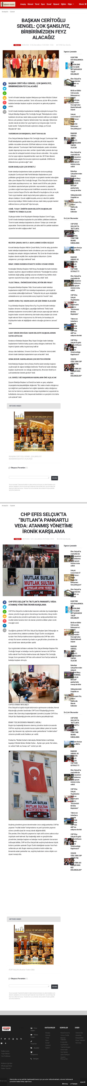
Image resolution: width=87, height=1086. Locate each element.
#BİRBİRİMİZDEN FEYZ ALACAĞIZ (21, 459)
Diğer (70, 4)
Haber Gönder (6, 1068)
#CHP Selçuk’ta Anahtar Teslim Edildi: (22, 970)
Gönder (54, 478)
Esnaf (49, 4)
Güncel (30, 4)
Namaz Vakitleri (63, 1039)
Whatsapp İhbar (6, 1066)
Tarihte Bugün (65, 1047)
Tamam (74, 1084)
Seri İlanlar (64, 1052)
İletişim (36, 1059)
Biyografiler (80, 1038)
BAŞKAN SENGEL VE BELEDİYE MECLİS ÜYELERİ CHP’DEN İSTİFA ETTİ (75, 264)
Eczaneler (63, 1042)
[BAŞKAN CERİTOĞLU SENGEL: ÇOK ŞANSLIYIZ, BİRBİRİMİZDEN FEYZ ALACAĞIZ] (31, 64)
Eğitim (63, 4)
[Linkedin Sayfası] (18, 1039)
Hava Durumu (65, 1033)
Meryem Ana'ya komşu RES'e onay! (76, 250)
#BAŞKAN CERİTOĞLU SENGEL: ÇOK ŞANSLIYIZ (25, 456)
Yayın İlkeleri (5, 1054)
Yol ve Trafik (64, 1035)
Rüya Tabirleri (80, 1040)
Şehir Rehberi (65, 1055)
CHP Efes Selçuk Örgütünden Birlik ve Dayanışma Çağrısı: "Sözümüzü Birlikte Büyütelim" (75, 304)
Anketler (78, 1035)
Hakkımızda (5, 1051)
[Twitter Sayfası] (6, 1039)
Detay (66, 1084)
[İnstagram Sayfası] (10, 1039)
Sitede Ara (79, 1033)
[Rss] (22, 1039)
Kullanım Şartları (6, 1063)
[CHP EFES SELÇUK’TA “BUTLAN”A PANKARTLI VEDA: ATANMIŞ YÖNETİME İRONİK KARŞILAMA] (31, 570)
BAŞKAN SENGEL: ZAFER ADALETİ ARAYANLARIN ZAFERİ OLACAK (76, 140)
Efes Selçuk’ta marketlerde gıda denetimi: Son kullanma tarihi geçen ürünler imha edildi (76, 159)
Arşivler (36, 1048)
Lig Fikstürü (64, 1045)
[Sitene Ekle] (6, 1043)
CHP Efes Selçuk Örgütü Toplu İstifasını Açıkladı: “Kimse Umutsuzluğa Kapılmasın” (76, 347)
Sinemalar (64, 1050)
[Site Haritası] (2, 1043)
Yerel (37, 4)
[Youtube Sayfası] (14, 1039)
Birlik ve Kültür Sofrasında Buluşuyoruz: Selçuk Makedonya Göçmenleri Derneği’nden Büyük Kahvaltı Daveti (76, 100)
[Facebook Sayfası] (2, 1039)
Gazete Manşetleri (64, 1058)
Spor (43, 4)
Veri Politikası (5, 1056)
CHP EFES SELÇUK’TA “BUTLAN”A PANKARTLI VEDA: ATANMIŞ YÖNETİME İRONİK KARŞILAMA (75, 233)
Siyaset (56, 4)
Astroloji (78, 1043)
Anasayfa (5, 12)
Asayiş (23, 4)
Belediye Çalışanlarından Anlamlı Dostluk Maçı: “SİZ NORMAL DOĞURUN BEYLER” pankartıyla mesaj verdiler (76, 180)
